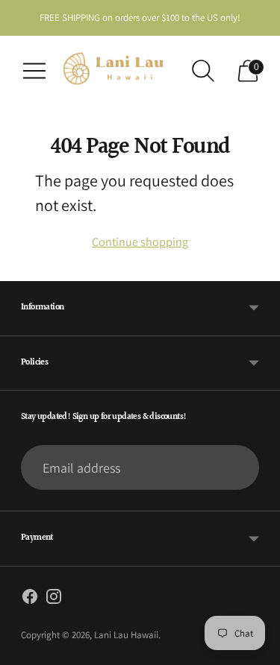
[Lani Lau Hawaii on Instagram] (54, 599)
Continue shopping (140, 241)
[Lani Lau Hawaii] (119, 71)
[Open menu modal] (34, 71)
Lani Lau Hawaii (126, 634)
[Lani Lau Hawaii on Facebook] (30, 599)
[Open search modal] (203, 71)
